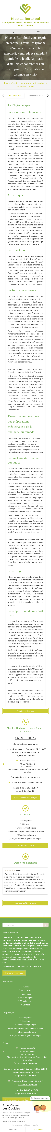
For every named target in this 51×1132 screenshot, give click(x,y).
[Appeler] (13, 31)
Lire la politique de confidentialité (13, 1121)
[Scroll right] (47, 95)
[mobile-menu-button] (38, 31)
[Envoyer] (46, 925)
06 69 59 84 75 (25, 738)
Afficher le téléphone (27, 1063)
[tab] (15, 95)
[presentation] (15, 95)
